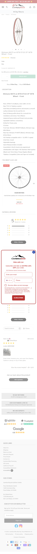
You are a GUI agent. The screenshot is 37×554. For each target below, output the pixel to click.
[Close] (34, 252)
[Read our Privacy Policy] (31, 288)
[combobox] (9, 280)
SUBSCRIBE (18, 298)
